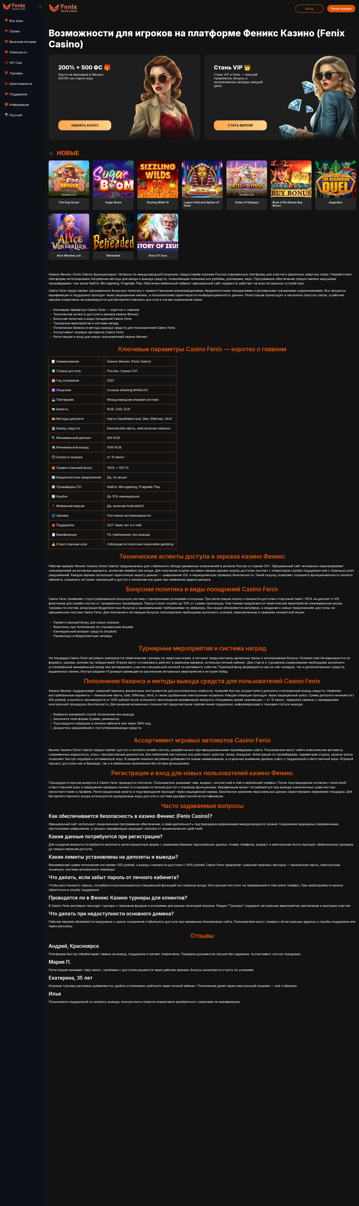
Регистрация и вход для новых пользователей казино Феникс (100, 337)
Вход (309, 8)
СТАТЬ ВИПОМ (240, 125)
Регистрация (341, 8)
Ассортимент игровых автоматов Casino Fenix (88, 332)
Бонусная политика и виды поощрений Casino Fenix (92, 319)
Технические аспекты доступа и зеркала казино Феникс (96, 314)
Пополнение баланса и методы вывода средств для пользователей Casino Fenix (114, 328)
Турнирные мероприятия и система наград (86, 323)
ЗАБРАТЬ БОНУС (85, 125)
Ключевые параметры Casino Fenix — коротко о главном (96, 310)
